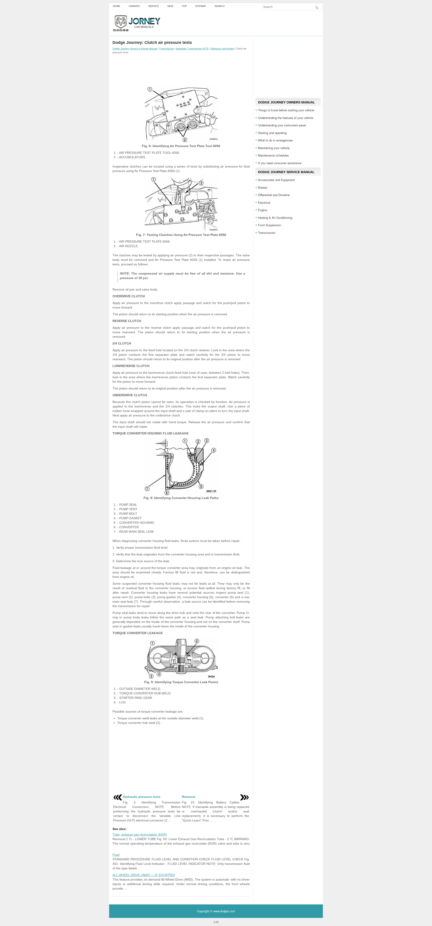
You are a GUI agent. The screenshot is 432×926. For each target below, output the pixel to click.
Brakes (262, 187)
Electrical (264, 202)
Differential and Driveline (274, 195)
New (170, 6)
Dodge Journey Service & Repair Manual (134, 48)
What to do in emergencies (275, 140)
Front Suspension (269, 225)
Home (116, 6)
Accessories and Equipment (276, 180)
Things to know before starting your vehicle (286, 110)
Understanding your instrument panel (282, 125)
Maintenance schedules (273, 155)
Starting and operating (272, 133)
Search (219, 6)
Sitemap (200, 6)
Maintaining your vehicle (274, 148)
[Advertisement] (181, 69)
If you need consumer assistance (280, 163)
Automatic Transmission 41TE (192, 48)
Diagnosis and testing (222, 48)
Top (184, 6)
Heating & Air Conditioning (275, 217)
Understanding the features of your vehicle (285, 118)
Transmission (166, 48)
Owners (134, 6)
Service (153, 6)
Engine (262, 210)
